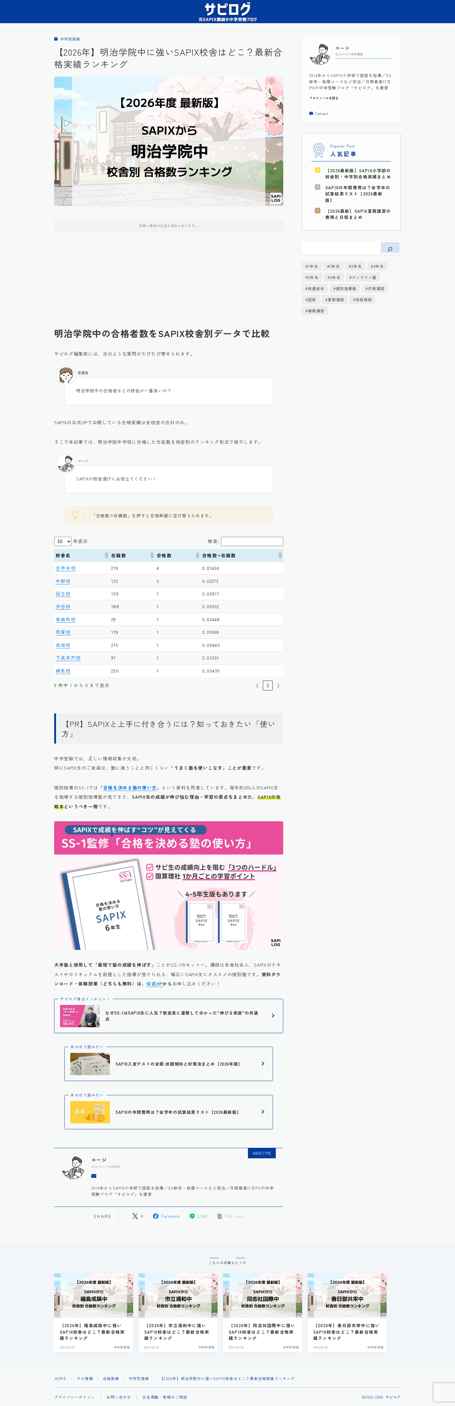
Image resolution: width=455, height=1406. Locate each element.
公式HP (154, 983)
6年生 (335, 277)
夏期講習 (336, 299)
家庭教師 (364, 299)
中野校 (63, 581)
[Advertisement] (168, 284)
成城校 (63, 645)
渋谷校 (63, 606)
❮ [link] (257, 685)
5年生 (313, 277)
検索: (213, 541)
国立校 (63, 593)
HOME (60, 1378)
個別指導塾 (346, 288)
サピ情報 (85, 1378)
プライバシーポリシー (74, 1397)
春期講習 (316, 310)
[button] (106, 555)
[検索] (390, 247)
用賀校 (63, 632)
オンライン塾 (364, 277)
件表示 (80, 541)
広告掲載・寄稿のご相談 (164, 1397)
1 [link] (267, 685)
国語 (312, 299)
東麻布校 (66, 619)
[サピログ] (227, 11)
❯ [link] (278, 685)
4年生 (378, 266)
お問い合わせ (118, 1397)
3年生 (356, 266)
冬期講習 (376, 288)
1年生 (313, 266)
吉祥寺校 (66, 568)
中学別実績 (70, 39)
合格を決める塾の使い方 (130, 787)
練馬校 (63, 670)
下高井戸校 (68, 657)
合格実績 (111, 1378)
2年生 (335, 266)
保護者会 (316, 288)
